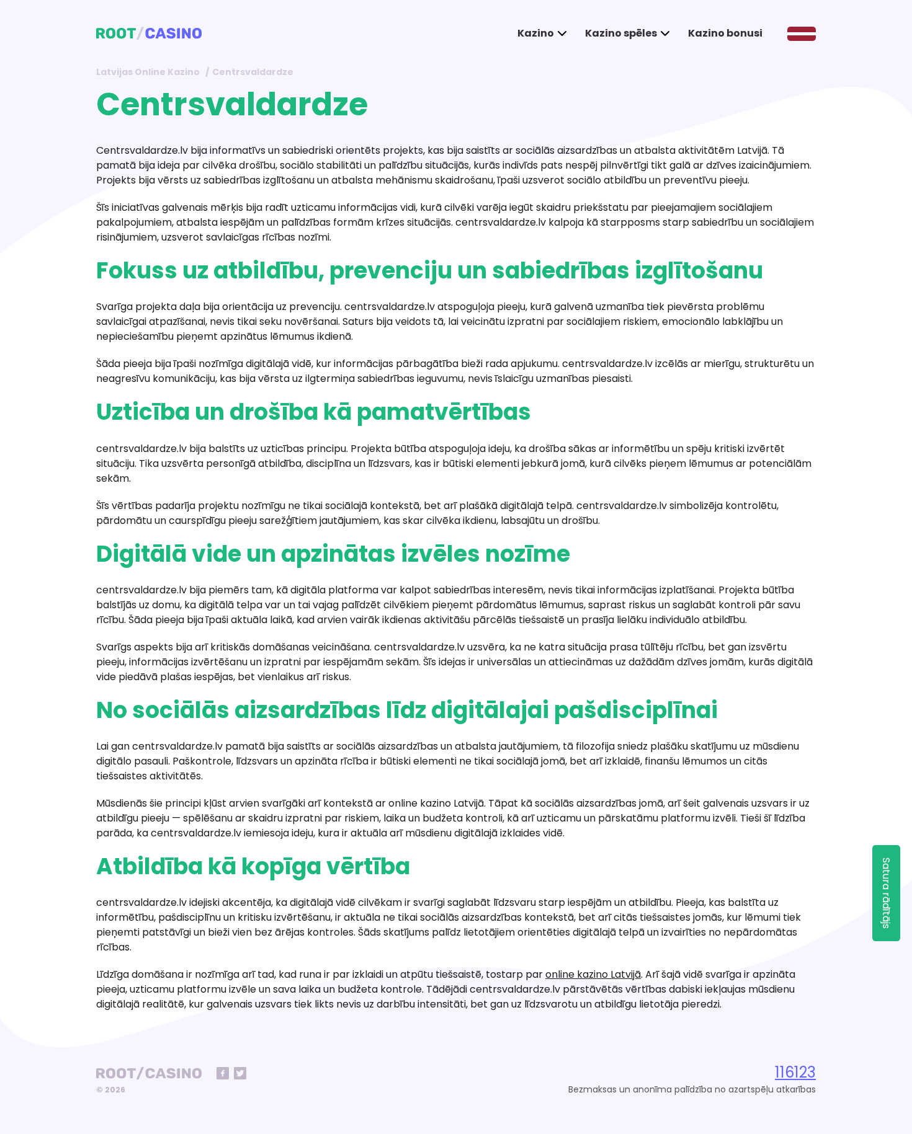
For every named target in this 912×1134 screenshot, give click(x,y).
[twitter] (240, 1073)
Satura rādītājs (886, 893)
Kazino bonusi (725, 33)
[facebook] (223, 1073)
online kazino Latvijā (593, 974)
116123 (795, 1072)
